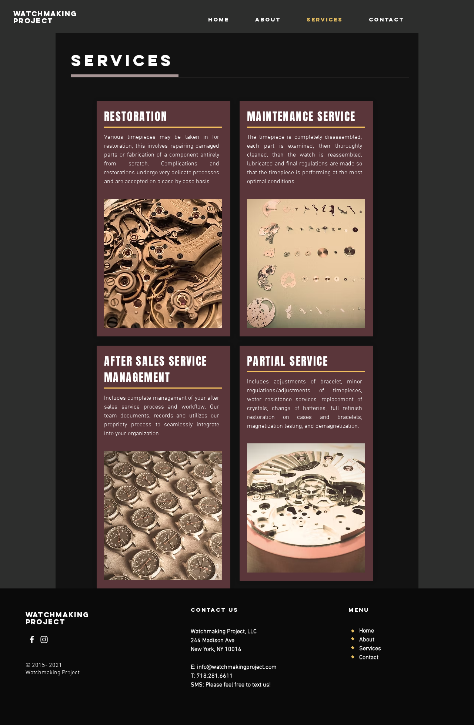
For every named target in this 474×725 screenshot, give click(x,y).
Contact (368, 657)
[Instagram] (44, 639)
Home (366, 631)
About (366, 640)
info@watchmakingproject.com (237, 667)
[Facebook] (32, 639)
